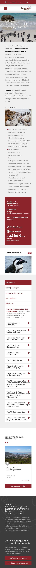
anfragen (26, 2)
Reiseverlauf (10, 283)
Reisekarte (9, 303)
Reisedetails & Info (18, 486)
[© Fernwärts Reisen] (18, 126)
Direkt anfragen (16, 227)
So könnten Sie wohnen (14, 293)
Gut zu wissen (11, 298)
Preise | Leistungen (12, 288)
